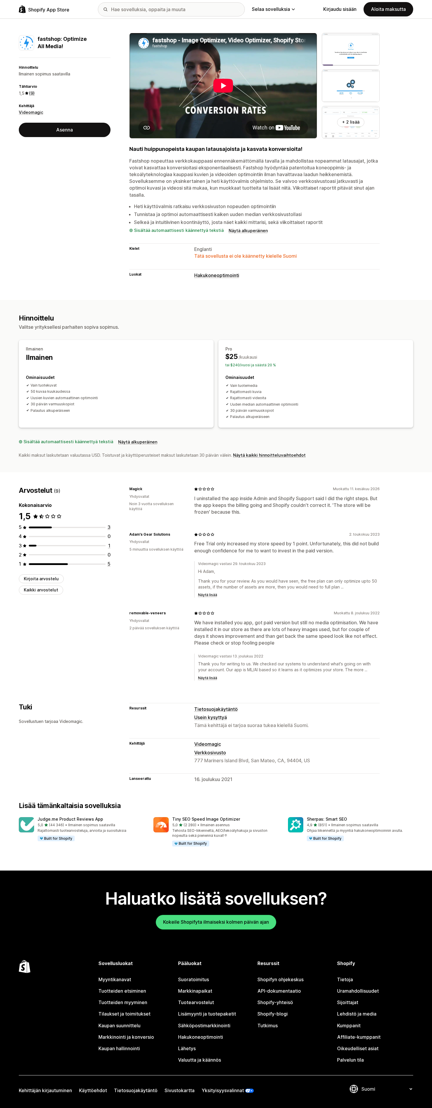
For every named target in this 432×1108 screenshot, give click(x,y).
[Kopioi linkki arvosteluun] (145, 489)
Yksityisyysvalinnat (223, 1090)
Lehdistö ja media (356, 1014)
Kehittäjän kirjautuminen (45, 1090)
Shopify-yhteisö (275, 1002)
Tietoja (345, 979)
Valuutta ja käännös (199, 1060)
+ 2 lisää (350, 121)
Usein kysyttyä (210, 717)
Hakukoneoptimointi (216, 275)
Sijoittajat (347, 1002)
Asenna (64, 130)
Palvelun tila (350, 1060)
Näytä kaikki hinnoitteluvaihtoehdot (269, 455)
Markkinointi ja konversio (126, 1037)
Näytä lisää (207, 595)
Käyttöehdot (93, 1090)
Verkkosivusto (210, 752)
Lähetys (187, 1048)
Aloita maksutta (388, 9)
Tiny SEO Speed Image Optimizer (206, 819)
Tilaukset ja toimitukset (124, 1014)
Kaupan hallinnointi (119, 1048)
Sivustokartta (180, 1090)
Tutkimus (267, 1025)
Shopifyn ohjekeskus (280, 979)
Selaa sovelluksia (271, 9)
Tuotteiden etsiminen (122, 991)
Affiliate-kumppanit (359, 1037)
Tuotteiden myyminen (122, 1002)
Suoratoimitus (193, 979)
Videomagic (31, 112)
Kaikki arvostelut (41, 590)
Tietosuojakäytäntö (216, 709)
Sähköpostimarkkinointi (204, 1025)
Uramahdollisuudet (358, 991)
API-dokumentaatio (279, 991)
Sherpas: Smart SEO (327, 819)
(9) (32, 93)
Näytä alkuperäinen (248, 230)
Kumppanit (349, 1025)
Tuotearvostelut (196, 1002)
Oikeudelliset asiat (358, 1048)
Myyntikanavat (114, 979)
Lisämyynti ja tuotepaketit (207, 1014)
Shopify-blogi (272, 1014)
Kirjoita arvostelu (41, 578)
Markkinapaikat (195, 991)
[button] (81, 829)
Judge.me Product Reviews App (70, 819)
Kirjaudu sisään (339, 9)
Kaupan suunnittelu (119, 1025)
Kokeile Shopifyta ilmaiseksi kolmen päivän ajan (216, 922)
